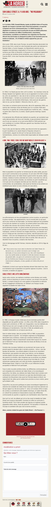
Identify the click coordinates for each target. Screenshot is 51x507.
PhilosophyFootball (26, 437)
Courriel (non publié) (9, 462)
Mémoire (6, 17)
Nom (5, 456)
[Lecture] (25, 424)
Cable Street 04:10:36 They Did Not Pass (25, 436)
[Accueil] (14, 3)
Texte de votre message (10, 469)
